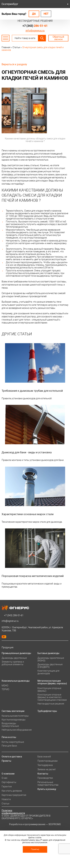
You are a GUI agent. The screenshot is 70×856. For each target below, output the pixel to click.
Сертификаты (9, 782)
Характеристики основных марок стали (28, 514)
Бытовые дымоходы (48, 653)
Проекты (6, 761)
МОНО (5, 685)
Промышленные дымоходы (16, 653)
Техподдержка (45, 765)
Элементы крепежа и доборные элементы (13, 663)
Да (34, 13)
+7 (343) (35, 25)
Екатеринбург (10, 4)
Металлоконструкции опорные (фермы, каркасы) (52, 682)
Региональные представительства (47, 783)
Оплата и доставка (12, 756)
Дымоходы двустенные (14, 658)
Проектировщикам (47, 761)
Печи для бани (9, 745)
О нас (4, 778)
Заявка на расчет (46, 769)
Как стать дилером (12, 790)
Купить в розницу (46, 789)
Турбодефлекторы (47, 711)
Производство (45, 778)
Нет (46, 13)
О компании (8, 773)
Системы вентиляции (13, 711)
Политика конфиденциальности (13, 811)
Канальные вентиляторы (15, 715)
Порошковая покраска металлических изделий (33, 576)
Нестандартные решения (50, 703)
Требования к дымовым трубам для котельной (32, 390)
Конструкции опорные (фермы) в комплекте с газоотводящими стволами (52, 697)
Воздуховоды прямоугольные (10, 724)
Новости (6, 799)
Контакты (42, 773)
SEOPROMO (55, 824)
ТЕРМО (5, 689)
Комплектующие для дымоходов (48, 672)
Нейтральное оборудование (17, 729)
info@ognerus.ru (35, 30)
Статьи (5, 803)
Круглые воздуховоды (14, 719)
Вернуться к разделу (14, 64)
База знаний (44, 756)
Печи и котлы (9, 737)
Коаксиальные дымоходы (16, 680)
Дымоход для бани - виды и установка (27, 452)
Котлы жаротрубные (13, 742)
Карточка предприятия (14, 795)
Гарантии (7, 786)
